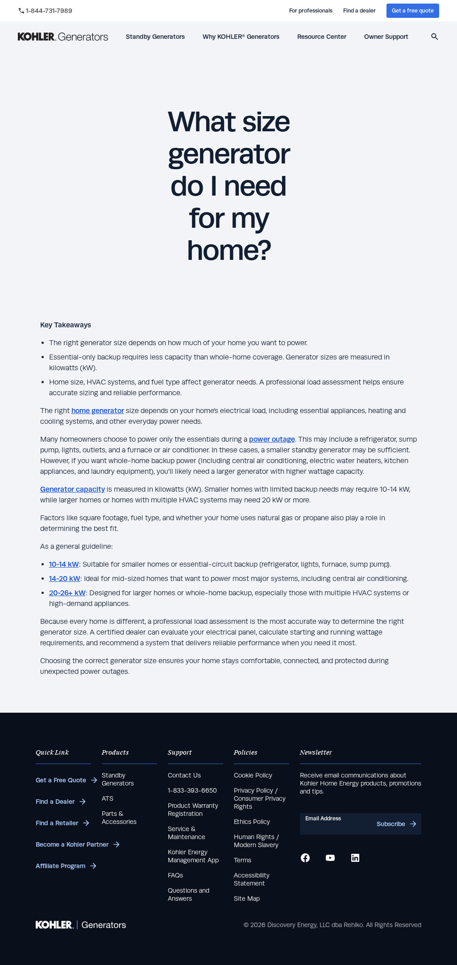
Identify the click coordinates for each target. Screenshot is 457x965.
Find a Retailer (57, 823)
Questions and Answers (188, 894)
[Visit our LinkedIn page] (355, 857)
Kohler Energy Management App (193, 856)
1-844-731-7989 (49, 10)
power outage (272, 439)
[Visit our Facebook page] (305, 857)
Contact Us (184, 775)
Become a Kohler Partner (63, 844)
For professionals (310, 11)
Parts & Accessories (119, 817)
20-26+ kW (67, 593)
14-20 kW (64, 578)
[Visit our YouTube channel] (330, 857)
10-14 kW (64, 564)
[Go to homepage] (63, 36)
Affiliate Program (60, 865)
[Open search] (434, 36)
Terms (242, 860)
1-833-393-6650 (192, 790)
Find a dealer (359, 11)
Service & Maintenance (186, 832)
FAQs (175, 875)
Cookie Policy (253, 775)
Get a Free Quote (61, 780)
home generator (97, 410)
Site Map (247, 898)
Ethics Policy (252, 821)
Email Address (323, 818)
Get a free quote (413, 11)
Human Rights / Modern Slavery (256, 840)
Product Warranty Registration (193, 809)
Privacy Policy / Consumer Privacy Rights (260, 798)
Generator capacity (72, 489)
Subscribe (391, 823)
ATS (107, 798)
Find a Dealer (55, 801)
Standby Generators (118, 779)
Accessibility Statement (252, 879)
